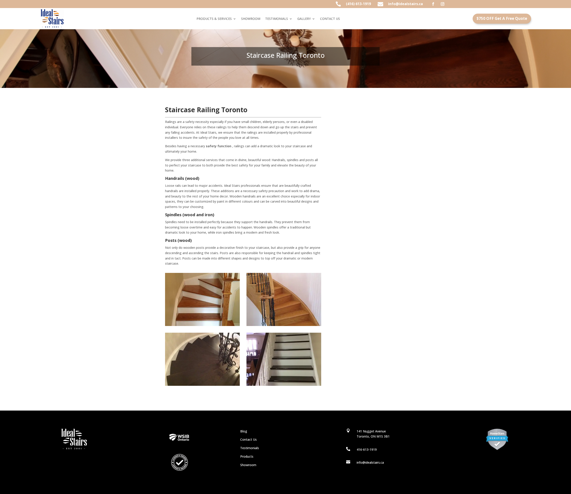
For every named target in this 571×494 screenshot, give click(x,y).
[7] (202, 325)
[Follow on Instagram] (442, 4)
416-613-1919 (367, 449)
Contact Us (248, 439)
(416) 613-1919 (358, 3)
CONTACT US (330, 19)
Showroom (248, 465)
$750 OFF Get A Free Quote (502, 18)
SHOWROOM (250, 19)
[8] (283, 325)
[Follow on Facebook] (433, 4)
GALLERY (304, 19)
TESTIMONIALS (276, 19)
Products (246, 456)
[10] (283, 384)
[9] (202, 384)
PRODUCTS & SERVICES (214, 19)
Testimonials (249, 448)
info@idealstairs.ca (405, 3)
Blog (243, 431)
